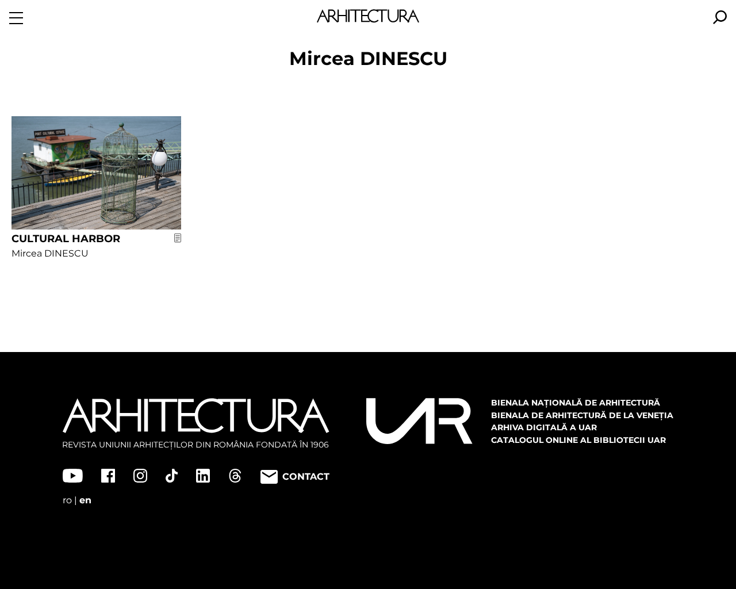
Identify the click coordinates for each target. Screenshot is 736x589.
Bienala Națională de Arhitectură (575, 402)
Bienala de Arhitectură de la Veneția (582, 415)
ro (67, 500)
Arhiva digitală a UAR (544, 427)
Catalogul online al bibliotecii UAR (578, 440)
